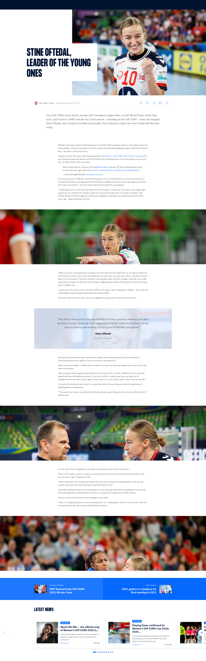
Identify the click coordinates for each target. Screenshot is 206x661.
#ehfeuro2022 (92, 170)
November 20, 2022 (94, 174)
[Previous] (5, 633)
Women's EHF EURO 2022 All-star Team (122, 156)
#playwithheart (106, 170)
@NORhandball (101, 167)
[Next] (201, 633)
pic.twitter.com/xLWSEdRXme (126, 170)
